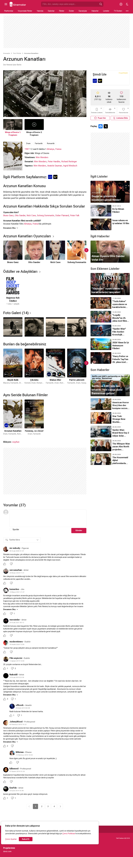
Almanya (50, 149)
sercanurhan (15, 570)
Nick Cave (31, 215)
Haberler (95, 11)
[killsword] (5, 769)
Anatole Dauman (54, 165)
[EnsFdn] (5, 789)
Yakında (40, 11)
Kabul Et (25, 839)
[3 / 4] (55, 327)
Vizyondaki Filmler (25, 11)
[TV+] (100, 81)
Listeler (106, 11)
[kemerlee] (5, 590)
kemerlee (14, 589)
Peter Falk (74, 215)
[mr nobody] (5, 549)
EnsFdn (13, 788)
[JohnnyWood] (5, 722)
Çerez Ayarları (11, 839)
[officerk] (12, 706)
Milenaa (20, 752)
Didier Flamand (62, 215)
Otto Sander (20, 215)
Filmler (61, 11)
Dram (28, 143)
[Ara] (100, 4)
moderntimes (16, 641)
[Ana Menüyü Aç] (5, 4)
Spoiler (16, 529)
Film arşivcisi (15, 658)
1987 (27, 149)
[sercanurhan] (5, 571)
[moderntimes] (5, 642)
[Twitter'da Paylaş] (106, 126)
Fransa (58, 149)
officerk (20, 705)
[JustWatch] (123, 73)
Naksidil (13, 674)
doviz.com (7, 851)
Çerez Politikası (68, 833)
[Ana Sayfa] (17, 4)
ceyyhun (15, 442)
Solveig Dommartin (45, 215)
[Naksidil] (5, 675)
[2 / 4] (34, 327)
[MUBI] (95, 81)
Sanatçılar (83, 11)
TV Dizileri (118, 11)
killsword (13, 768)
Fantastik (39, 143)
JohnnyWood (15, 721)
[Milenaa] (12, 753)
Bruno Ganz (8, 215)
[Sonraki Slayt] (86, 250)
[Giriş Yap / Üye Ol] (121, 4)
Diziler (71, 11)
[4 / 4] (76, 327)
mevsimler (14, 619)
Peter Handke (54, 161)
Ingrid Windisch (70, 165)
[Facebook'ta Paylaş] (100, 126)
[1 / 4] (12, 327)
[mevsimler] (5, 620)
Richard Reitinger (69, 161)
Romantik (51, 143)
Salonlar (51, 11)
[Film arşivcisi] (5, 659)
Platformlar (8, 11)
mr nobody (14, 548)
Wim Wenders (42, 157)
